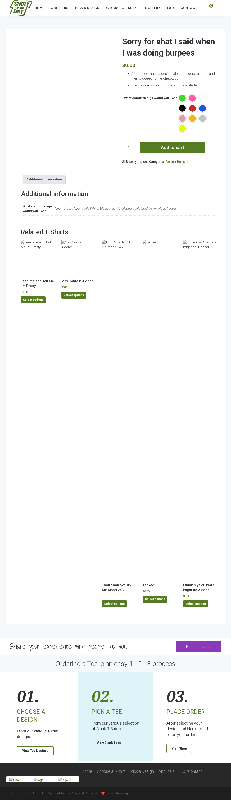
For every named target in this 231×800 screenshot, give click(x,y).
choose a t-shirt (196, 74)
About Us (59, 8)
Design (171, 162)
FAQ (170, 8)
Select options (33, 299)
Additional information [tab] (44, 179)
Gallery (152, 8)
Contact (189, 8)
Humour (183, 162)
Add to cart (172, 147)
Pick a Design (87, 8)
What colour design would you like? (150, 98)
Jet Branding (119, 793)
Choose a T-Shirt (122, 8)
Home (39, 8)
